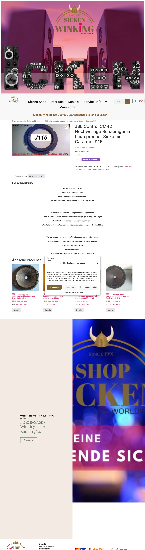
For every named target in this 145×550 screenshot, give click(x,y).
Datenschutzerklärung (69, 292)
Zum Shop (28, 440)
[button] (97, 263)
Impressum (80, 292)
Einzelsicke (128, 167)
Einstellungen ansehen (88, 287)
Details (16, 310)
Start (13, 121)
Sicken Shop (37, 102)
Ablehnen (70, 287)
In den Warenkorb (90, 159)
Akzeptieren (54, 287)
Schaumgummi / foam (101, 169)
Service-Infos (93, 102)
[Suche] (127, 101)
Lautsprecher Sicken (24, 121)
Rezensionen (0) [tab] (36, 176)
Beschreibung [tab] (21, 176)
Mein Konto (67, 107)
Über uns (57, 102)
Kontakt (73, 102)
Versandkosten (84, 152)
